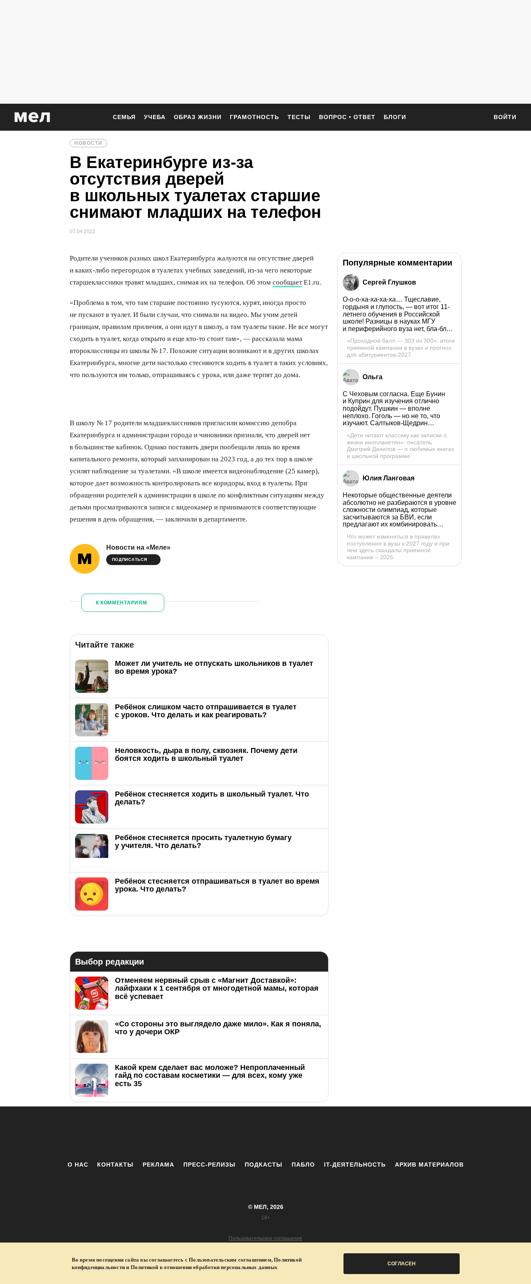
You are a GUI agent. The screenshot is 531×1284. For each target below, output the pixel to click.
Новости (88, 143)
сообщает (287, 282)
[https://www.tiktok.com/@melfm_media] (265, 1133)
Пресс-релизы (209, 1164)
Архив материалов (429, 1164)
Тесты (299, 117)
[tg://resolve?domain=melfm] (197, 1133)
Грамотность (254, 117)
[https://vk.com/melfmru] (242, 1133)
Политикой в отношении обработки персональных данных (204, 1267)
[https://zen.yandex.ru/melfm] (219, 1133)
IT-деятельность (355, 1164)
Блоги (395, 117)
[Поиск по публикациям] (477, 118)
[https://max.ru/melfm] (334, 1133)
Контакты (115, 1164)
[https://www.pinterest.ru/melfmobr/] (288, 1133)
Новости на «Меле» (138, 547)
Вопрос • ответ (347, 117)
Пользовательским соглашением (230, 1260)
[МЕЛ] (32, 117)
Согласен (401, 1264)
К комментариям (121, 603)
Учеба (155, 117)
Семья (124, 117)
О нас (78, 1164)
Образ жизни (198, 117)
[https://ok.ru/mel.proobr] (311, 1133)
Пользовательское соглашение (265, 1238)
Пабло (303, 1164)
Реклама (158, 1164)
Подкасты (264, 1164)
